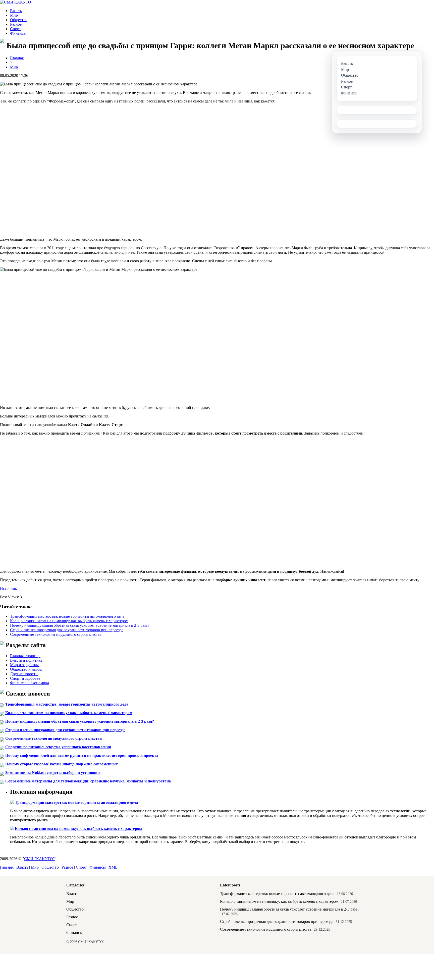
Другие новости (24, 674)
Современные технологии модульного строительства (55, 634)
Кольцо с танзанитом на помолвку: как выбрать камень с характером (69, 621)
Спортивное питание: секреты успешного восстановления (58, 747)
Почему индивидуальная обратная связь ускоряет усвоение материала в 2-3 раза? (79, 625)
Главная (17, 58)
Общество (18, 20)
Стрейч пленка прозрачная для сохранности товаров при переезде (66, 630)
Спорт (15, 29)
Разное (16, 24)
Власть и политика (26, 660)
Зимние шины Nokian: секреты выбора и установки (52, 772)
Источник (8, 588)
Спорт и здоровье (25, 678)
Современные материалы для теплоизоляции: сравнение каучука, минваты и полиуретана (88, 781)
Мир (14, 15)
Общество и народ (26, 669)
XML (113, 867)
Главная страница (25, 656)
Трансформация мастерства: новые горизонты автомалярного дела (67, 616)
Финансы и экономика (29, 683)
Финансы (18, 33)
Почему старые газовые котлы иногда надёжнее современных (61, 764)
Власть (16, 11)
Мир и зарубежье (24, 665)
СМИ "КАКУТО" (39, 859)
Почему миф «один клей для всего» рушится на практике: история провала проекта (81, 755)
